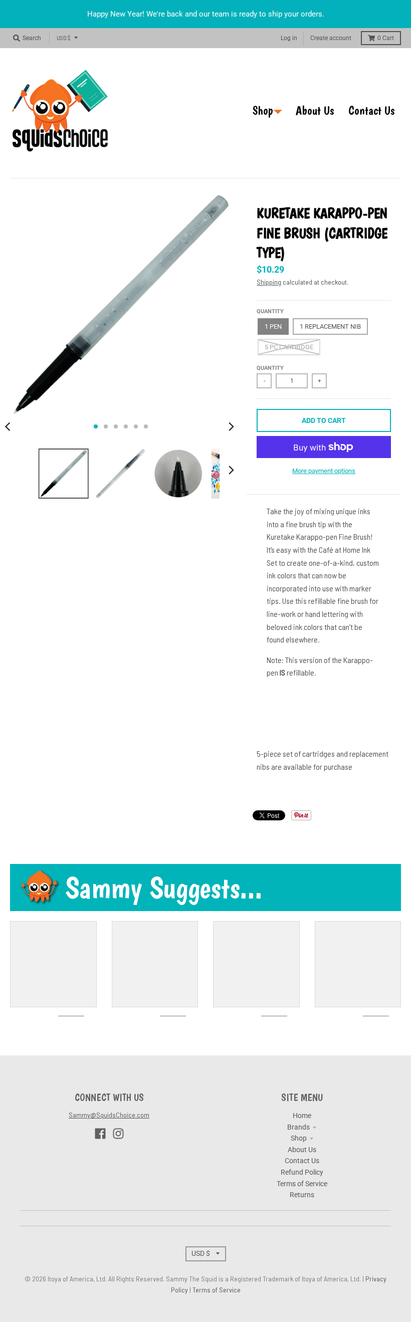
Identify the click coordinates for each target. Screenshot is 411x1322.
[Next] (231, 426)
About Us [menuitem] (315, 110)
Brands (298, 1127)
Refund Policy (302, 1172)
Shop (299, 1138)
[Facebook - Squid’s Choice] (100, 1134)
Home (302, 1116)
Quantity (270, 311)
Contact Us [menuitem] (371, 110)
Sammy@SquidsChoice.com (109, 1115)
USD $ (64, 37)
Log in (289, 38)
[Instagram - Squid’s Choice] (118, 1134)
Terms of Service (302, 1184)
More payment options (323, 471)
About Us (302, 1150)
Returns (302, 1195)
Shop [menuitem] (263, 110)
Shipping (269, 282)
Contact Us (302, 1161)
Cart (385, 38)
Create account (330, 38)
